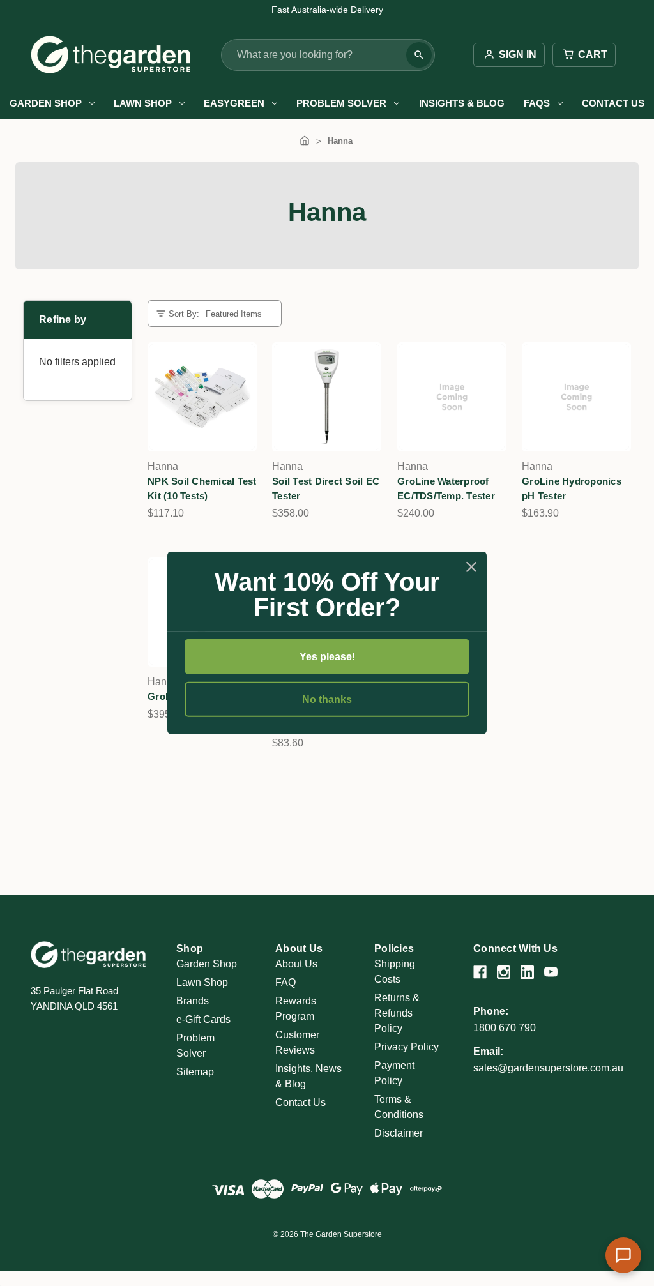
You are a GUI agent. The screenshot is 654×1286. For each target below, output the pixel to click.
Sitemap (195, 1071)
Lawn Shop (143, 103)
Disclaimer (398, 1133)
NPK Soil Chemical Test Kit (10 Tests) (202, 488)
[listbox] (238, 314)
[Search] (419, 55)
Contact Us (613, 103)
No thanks (327, 699)
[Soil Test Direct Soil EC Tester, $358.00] (326, 397)
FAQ (285, 982)
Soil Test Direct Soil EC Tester (325, 488)
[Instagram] (503, 972)
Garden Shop (46, 103)
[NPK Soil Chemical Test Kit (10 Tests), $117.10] (202, 397)
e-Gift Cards (203, 1019)
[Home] (305, 141)
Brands (192, 1000)
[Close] (471, 567)
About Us (296, 963)
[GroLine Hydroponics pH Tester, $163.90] (576, 397)
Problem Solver (341, 103)
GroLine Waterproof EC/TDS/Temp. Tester (446, 488)
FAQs (537, 103)
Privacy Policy (406, 1046)
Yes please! (327, 656)
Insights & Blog (462, 103)
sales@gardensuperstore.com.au (548, 1068)
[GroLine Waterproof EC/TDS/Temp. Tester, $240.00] (452, 397)
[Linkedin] (527, 972)
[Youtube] (551, 972)
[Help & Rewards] (623, 1255)
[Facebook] (480, 972)
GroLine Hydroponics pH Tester (571, 488)
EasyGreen (234, 103)
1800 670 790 (504, 1027)
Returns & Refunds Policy (397, 1013)
